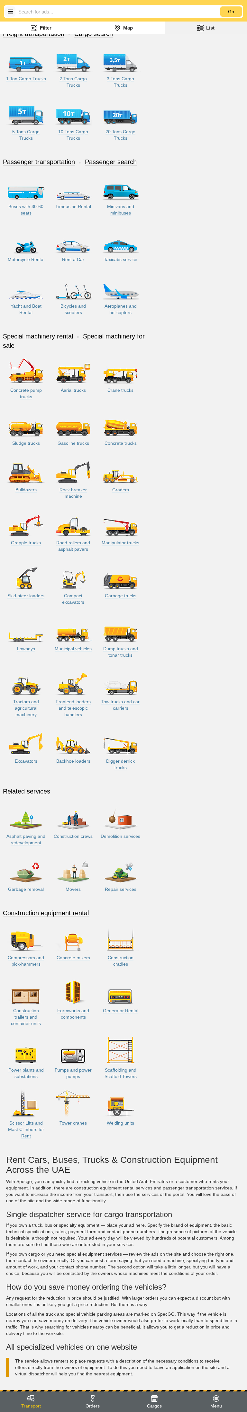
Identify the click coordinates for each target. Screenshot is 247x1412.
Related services (26, 791)
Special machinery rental (38, 336)
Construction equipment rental (46, 912)
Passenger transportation (39, 161)
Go (231, 11)
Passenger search (111, 161)
